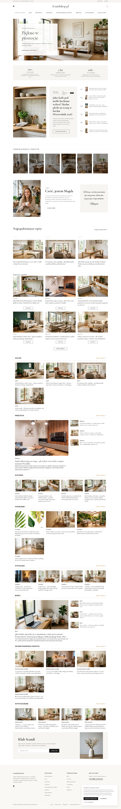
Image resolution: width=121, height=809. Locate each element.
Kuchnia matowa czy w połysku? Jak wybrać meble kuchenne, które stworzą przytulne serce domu (71, 497)
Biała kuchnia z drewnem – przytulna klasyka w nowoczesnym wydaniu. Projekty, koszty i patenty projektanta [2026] (95, 498)
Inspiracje (38, 12)
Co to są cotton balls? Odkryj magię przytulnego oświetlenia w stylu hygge (59, 672)
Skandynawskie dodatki (64, 12)
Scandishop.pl (60, 6)
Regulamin (65, 804)
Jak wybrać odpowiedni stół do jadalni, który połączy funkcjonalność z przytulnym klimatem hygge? (71, 726)
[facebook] (13, 6)
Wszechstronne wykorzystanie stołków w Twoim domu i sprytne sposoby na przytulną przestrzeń (90, 672)
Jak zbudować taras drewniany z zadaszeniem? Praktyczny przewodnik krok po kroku (89, 532)
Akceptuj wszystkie (91, 798)
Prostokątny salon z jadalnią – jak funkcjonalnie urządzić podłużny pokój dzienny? (90, 384)
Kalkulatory (102, 12)
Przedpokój (70, 784)
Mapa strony (58, 804)
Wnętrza (79, 12)
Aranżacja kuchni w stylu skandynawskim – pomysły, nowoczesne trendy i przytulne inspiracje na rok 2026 (97, 97)
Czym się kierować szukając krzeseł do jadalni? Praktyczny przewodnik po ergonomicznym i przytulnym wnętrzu (95, 726)
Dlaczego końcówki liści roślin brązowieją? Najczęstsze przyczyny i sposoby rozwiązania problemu (27, 533)
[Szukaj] (107, 6)
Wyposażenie (89, 12)
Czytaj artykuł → (61, 131)
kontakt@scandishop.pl (96, 779)
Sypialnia (17, 584)
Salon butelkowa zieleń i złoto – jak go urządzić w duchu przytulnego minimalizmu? (29, 384)
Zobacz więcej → (101, 358)
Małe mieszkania (71, 781)
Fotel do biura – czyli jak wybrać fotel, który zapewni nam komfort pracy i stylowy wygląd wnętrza (91, 615)
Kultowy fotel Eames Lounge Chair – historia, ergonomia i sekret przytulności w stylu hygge (58, 384)
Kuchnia (17, 493)
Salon (16, 380)
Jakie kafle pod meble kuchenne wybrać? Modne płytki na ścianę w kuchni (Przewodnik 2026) (62, 106)
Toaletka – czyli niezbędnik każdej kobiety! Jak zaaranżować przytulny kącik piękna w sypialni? (94, 588)
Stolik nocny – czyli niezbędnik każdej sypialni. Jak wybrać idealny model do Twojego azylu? (47, 588)
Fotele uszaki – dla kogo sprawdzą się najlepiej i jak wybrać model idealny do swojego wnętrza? (29, 409)
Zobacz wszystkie (100, 229)
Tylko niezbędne (88, 802)
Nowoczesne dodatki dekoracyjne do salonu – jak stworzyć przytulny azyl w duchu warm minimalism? (29, 697)
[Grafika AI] (74, 423)
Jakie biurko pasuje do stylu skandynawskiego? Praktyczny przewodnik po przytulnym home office (92, 264)
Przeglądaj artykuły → (30, 50)
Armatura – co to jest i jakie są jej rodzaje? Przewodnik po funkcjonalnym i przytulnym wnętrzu (25, 726)
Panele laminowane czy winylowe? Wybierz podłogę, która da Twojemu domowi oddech (29, 559)
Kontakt (99, 1)
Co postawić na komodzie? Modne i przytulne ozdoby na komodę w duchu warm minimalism (28, 672)
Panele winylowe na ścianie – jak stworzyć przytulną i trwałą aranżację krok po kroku (60, 532)
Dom (30, 12)
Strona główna (20, 12)
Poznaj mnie (51, 208)
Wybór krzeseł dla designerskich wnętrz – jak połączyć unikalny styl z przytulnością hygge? (48, 726)
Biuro (16, 631)
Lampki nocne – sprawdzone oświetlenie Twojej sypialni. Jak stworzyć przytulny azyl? (24, 588)
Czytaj (28, 308)
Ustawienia (103, 798)
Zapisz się (54, 750)
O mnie (106, 1)
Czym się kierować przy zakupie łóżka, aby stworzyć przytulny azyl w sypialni (72, 587)
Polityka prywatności (74, 804)
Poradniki (49, 12)
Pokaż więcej (60, 348)
